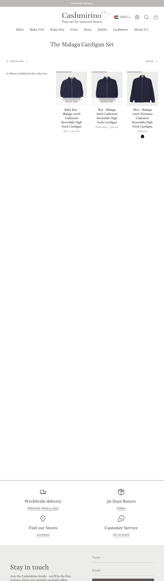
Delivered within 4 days (43, 508)
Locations (43, 535)
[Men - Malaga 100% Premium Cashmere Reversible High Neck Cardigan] (142, 89)
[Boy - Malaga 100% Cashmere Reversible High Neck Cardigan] (106, 89)
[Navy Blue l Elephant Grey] (71, 136)
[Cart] (155, 17)
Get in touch (121, 535)
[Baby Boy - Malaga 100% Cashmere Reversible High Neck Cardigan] (71, 89)
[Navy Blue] (142, 136)
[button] (20, 30)
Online (121, 508)
